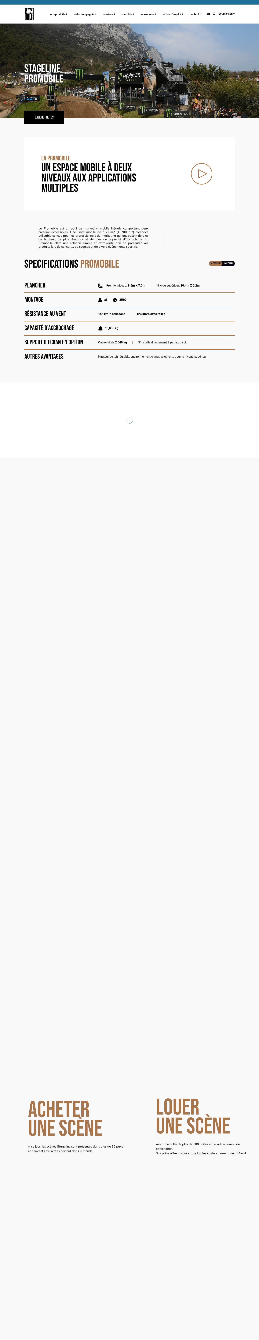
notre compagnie (85, 14)
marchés (128, 14)
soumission (227, 13)
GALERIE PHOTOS (44, 117)
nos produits (58, 14)
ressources (148, 14)
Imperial (228, 263)
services (109, 14)
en (208, 13)
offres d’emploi (173, 14)
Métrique (216, 263)
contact (195, 14)
